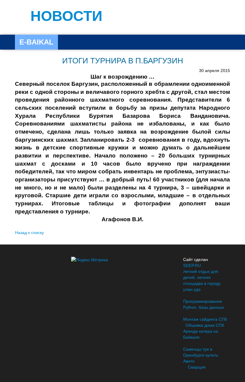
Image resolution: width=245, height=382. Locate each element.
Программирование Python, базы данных (203, 304)
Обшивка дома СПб (205, 325)
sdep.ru (192, 265)
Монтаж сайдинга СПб (205, 319)
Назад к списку (29, 232)
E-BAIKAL (36, 42)
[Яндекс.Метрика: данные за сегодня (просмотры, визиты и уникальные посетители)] (89, 260)
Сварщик (197, 367)
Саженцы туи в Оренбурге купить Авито (200, 355)
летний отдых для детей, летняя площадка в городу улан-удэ (201, 280)
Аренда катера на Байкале (200, 334)
